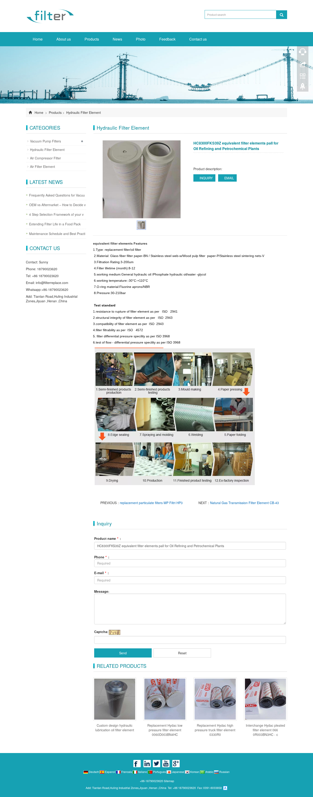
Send (123, 653)
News (117, 39)
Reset (182, 653)
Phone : (101, 557)
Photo (141, 39)
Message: (101, 591)
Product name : (107, 538)
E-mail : (101, 572)
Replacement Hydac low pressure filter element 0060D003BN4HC (164, 730)
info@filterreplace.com (52, 282)
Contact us (198, 39)
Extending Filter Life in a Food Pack (55, 224)
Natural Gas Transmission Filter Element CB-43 (244, 502)
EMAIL (228, 178)
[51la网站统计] (225, 788)
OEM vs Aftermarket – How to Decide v (57, 204)
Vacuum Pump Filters (45, 141)
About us (63, 39)
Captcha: (101, 631)
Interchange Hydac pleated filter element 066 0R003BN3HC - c (265, 730)
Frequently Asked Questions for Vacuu (57, 195)
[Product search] (281, 14)
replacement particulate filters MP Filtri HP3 (151, 502)
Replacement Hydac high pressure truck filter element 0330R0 (215, 730)
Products (92, 39)
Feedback (167, 39)
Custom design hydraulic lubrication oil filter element (114, 727)
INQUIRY (206, 178)
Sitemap (169, 781)
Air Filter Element (42, 166)
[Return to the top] (302, 87)
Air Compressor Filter (45, 158)
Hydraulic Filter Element (83, 112)
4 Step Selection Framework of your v (56, 214)
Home (38, 39)
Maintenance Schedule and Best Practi (57, 233)
